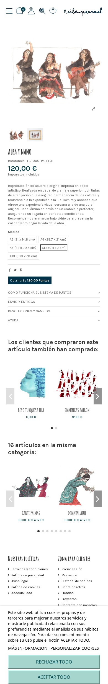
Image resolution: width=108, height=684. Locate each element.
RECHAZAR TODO (54, 662)
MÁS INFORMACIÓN (27, 648)
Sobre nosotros (73, 587)
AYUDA (13, 320)
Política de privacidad (27, 575)
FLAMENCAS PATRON (77, 410)
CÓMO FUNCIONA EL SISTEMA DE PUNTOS (39, 293)
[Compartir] (10, 270)
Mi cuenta (69, 575)
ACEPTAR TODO (54, 677)
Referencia (16, 161)
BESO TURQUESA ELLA (31, 410)
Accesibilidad (21, 593)
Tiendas (67, 593)
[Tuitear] (15, 270)
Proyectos (69, 599)
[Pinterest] (21, 270)
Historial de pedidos (76, 581)
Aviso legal (19, 581)
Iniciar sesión (71, 569)
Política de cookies (25, 587)
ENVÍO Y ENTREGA (21, 302)
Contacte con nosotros (79, 605)
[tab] (54, 293)
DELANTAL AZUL (77, 513)
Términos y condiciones (29, 569)
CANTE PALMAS (31, 513)
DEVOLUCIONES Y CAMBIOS (29, 311)
